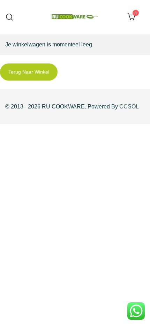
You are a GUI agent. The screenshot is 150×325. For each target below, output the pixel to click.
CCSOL (129, 106)
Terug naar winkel (28, 72)
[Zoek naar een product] (9, 17)
